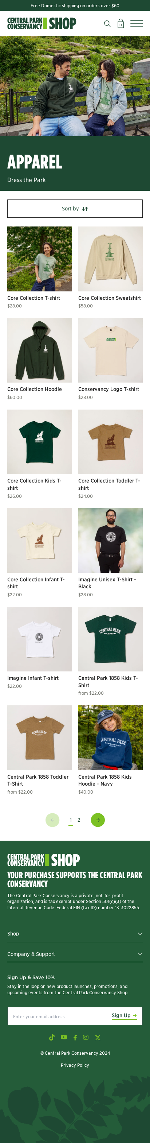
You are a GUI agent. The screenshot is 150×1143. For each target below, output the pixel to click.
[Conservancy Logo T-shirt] (110, 350)
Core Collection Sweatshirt (109, 297)
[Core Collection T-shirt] (39, 258)
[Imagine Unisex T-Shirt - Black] (110, 540)
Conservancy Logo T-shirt (108, 388)
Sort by (70, 208)
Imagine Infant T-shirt (33, 677)
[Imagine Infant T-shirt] (39, 639)
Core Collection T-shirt (33, 297)
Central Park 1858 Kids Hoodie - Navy (105, 780)
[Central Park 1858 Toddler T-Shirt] (39, 737)
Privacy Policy (75, 1065)
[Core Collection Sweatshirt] (110, 258)
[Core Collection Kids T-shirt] (39, 442)
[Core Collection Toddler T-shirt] (110, 442)
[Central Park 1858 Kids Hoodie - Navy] (110, 737)
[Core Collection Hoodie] (39, 350)
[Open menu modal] (136, 23)
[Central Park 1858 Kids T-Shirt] (110, 639)
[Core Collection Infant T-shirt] (39, 540)
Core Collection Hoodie (34, 388)
